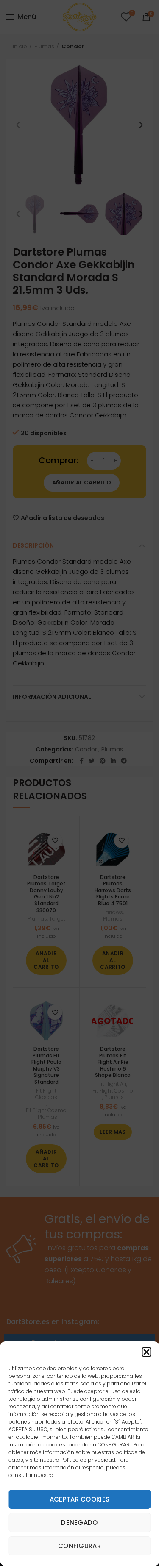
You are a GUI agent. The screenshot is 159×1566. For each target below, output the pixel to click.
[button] (146, 1352)
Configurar (79, 1545)
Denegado (79, 1522)
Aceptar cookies (80, 1499)
